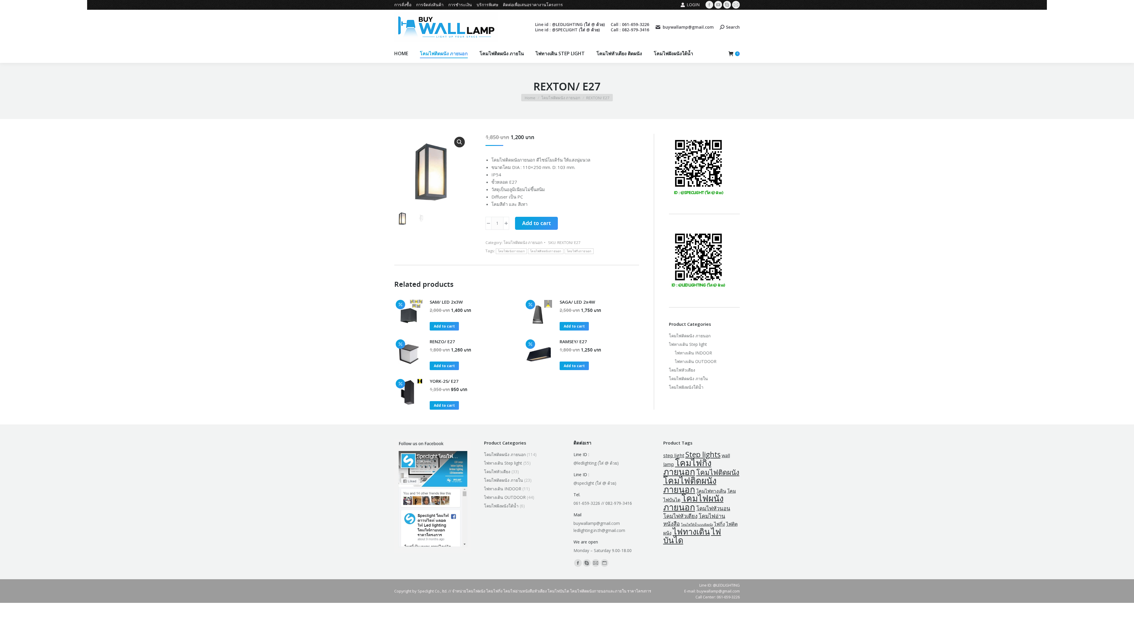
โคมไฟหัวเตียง (682, 370)
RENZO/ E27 (442, 341)
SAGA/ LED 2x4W (577, 302)
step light (673, 455)
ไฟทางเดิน (691, 531)
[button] (459, 142)
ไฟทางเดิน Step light (688, 344)
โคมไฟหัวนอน (713, 508)
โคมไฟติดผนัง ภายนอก (523, 242)
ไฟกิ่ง (719, 524)
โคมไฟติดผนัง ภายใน (688, 378)
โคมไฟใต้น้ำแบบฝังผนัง (697, 525)
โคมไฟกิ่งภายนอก (579, 251)
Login (693, 4)
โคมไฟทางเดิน (711, 491)
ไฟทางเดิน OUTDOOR (695, 361)
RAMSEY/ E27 (573, 341)
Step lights (703, 454)
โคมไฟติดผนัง (717, 472)
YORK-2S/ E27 (444, 381)
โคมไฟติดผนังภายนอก (545, 251)
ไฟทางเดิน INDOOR (693, 353)
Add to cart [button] (444, 326)
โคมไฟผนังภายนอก (511, 251)
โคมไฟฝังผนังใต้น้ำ (686, 387)
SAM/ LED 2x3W (446, 302)
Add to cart (536, 223)
